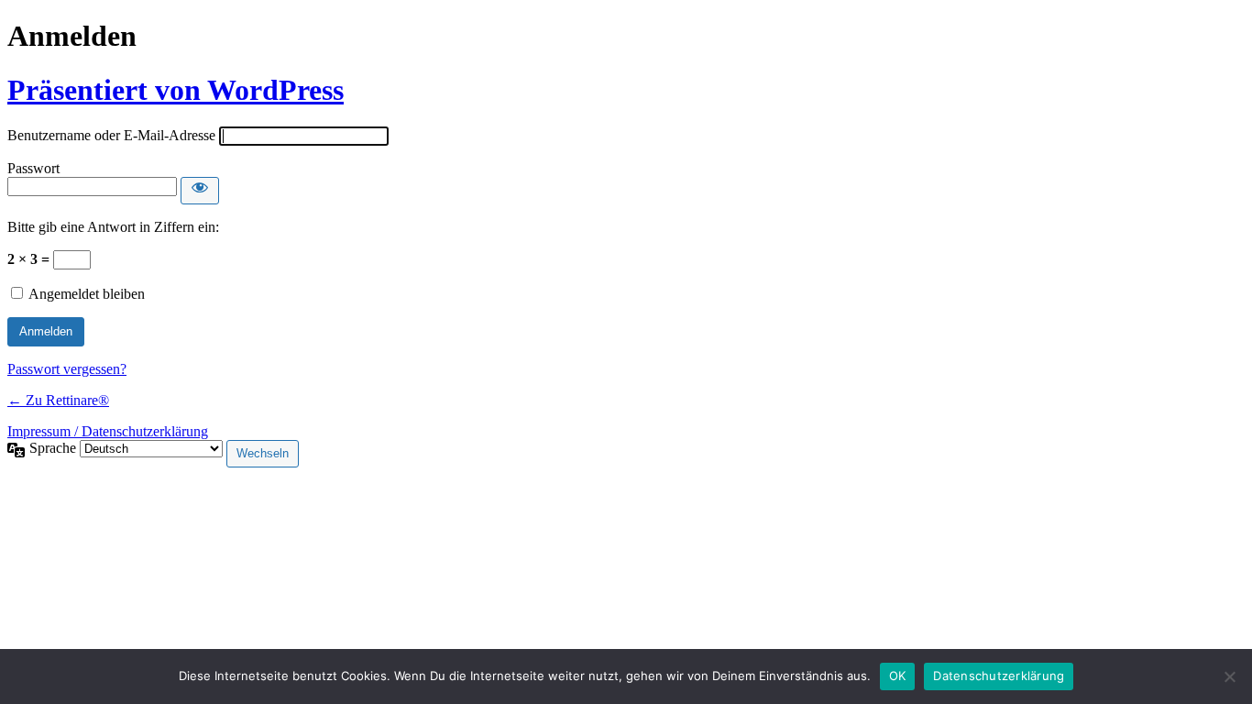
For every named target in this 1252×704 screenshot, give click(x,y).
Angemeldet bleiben (86, 294)
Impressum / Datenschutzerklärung (107, 431)
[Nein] (1229, 676)
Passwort (33, 168)
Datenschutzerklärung (998, 675)
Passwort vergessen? (66, 369)
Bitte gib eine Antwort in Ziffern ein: (113, 227)
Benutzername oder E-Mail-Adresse (111, 135)
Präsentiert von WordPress (175, 89)
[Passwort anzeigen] (200, 190)
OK (897, 675)
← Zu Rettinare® (58, 400)
